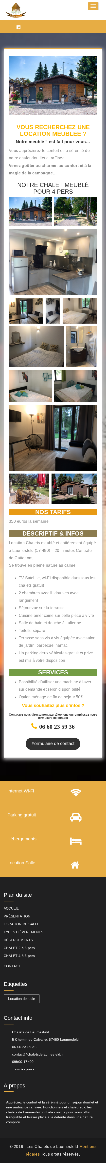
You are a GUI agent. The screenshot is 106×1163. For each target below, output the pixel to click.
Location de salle (21, 999)
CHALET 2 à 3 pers (19, 948)
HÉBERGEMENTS (18, 940)
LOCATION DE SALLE (21, 924)
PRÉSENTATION (17, 916)
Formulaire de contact (53, 743)
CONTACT (12, 966)
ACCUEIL (11, 908)
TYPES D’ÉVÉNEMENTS (23, 932)
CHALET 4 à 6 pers (19, 956)
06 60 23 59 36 (24, 1047)
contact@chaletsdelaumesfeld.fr (38, 1054)
